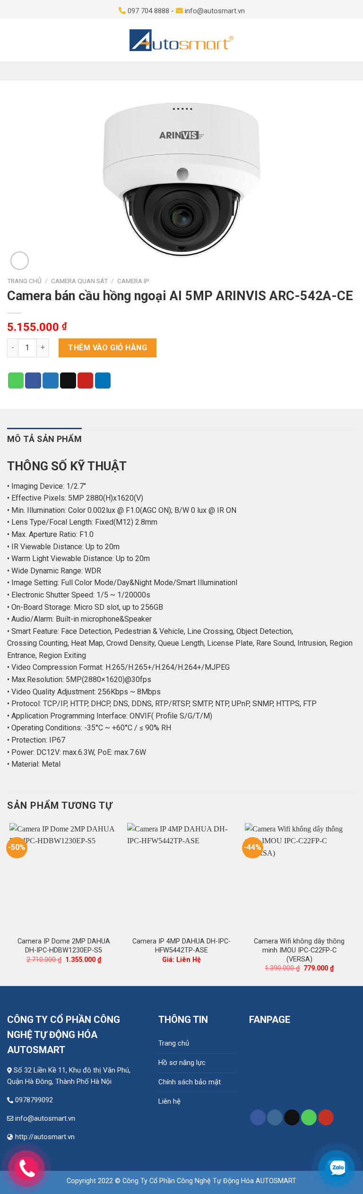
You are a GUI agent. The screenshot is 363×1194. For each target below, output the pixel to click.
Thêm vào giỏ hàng (107, 347)
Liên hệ (169, 1101)
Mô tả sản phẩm (44, 439)
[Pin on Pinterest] (86, 380)
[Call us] (309, 1117)
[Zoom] (19, 260)
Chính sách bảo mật (189, 1082)
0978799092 (34, 1100)
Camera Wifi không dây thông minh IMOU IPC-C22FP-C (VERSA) (299, 950)
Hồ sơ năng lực (182, 1062)
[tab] (44, 439)
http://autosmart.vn (45, 1137)
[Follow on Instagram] (275, 1117)
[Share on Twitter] (51, 380)
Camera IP (133, 281)
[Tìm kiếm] (335, 40)
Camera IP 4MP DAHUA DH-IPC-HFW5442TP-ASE (181, 945)
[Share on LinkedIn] (103, 380)
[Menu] (11, 40)
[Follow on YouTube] (326, 1117)
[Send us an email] (292, 1117)
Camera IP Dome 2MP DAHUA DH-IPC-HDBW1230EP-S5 (63, 945)
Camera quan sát (79, 281)
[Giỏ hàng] (351, 40)
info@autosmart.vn (45, 1118)
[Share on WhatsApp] (16, 380)
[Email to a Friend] (68, 380)
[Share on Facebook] (33, 380)
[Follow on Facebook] (258, 1117)
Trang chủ (24, 281)
